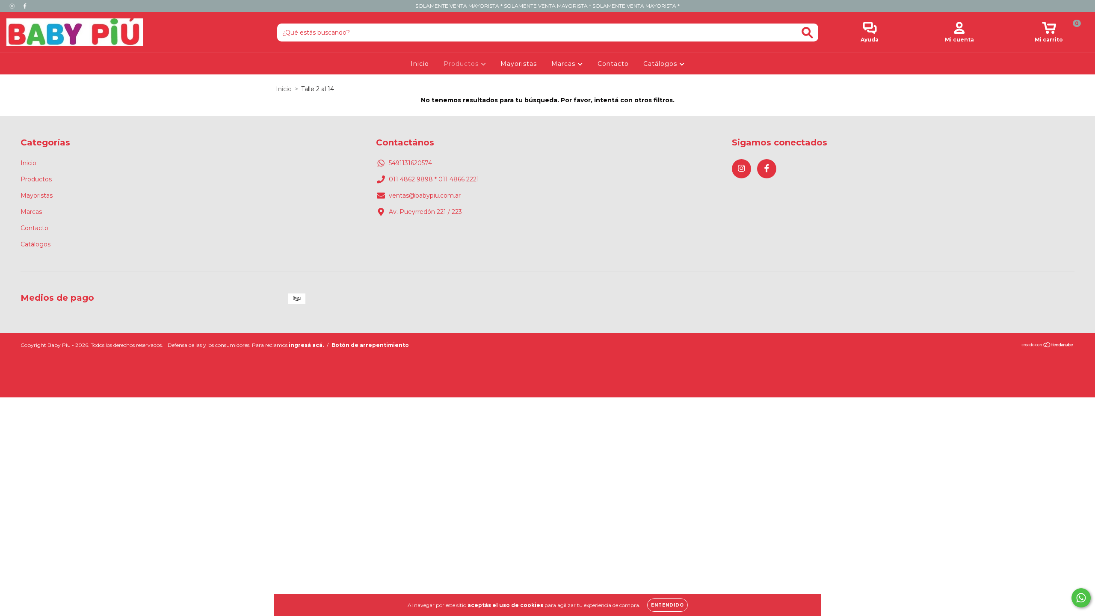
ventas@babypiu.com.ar (425, 195)
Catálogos (661, 64)
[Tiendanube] (1047, 345)
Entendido (667, 605)
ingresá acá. (306, 345)
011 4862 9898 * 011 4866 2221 (434, 179)
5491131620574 (410, 163)
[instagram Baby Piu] (12, 6)
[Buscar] (807, 33)
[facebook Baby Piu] (24, 6)
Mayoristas (518, 64)
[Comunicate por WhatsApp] (1081, 597)
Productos (462, 64)
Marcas (564, 64)
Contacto (613, 64)
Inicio (420, 64)
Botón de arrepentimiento (370, 345)
